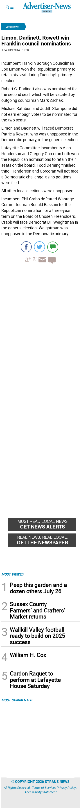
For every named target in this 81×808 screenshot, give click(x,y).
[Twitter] (39, 246)
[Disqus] (40, 329)
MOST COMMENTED (16, 700)
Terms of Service (43, 787)
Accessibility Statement (41, 792)
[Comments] (52, 246)
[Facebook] (26, 246)
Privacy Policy (66, 787)
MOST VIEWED (12, 574)
